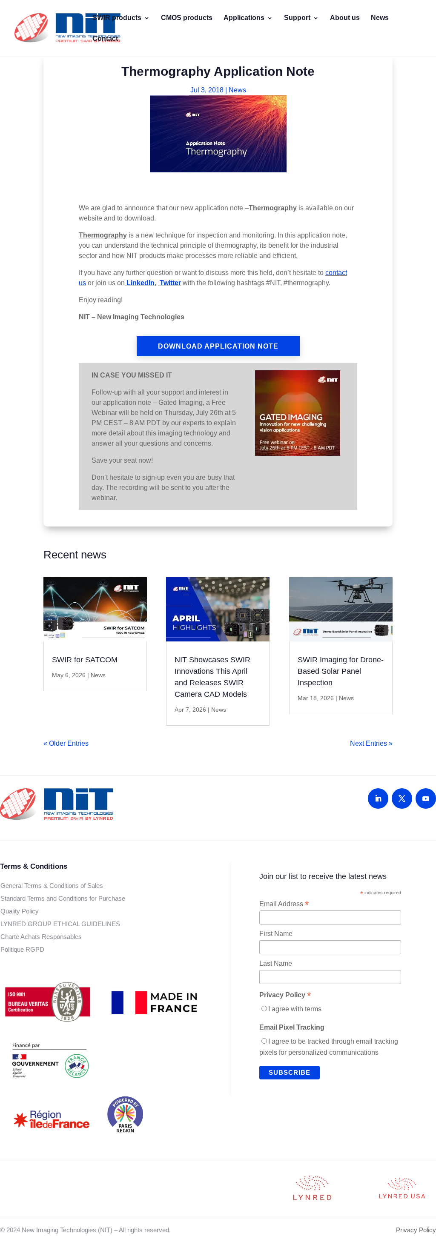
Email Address (284, 904)
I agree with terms (294, 1009)
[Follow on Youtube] (426, 798)
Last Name (275, 963)
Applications (244, 18)
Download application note (218, 346)
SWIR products (116, 18)
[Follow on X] (402, 798)
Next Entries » (371, 743)
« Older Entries (66, 743)
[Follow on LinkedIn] (378, 798)
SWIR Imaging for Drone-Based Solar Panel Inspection (341, 671)
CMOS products (186, 18)
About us (345, 18)
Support (297, 18)
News (380, 18)
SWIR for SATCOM (85, 659)
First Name (276, 933)
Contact (105, 39)
